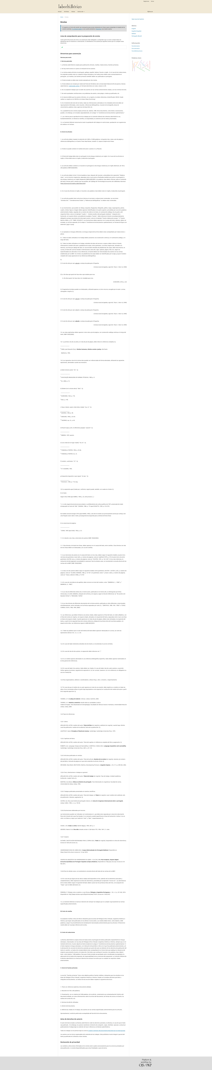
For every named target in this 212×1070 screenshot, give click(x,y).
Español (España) (136, 31)
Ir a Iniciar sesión (77, 29)
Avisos (73, 11)
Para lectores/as (136, 46)
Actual (59, 11)
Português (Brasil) (137, 36)
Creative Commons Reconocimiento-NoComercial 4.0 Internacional (106, 1030)
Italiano (134, 33)
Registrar (98, 29)
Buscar (151, 11)
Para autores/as (136, 48)
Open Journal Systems (138, 19)
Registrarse (146, 1)
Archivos (66, 11)
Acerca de (80, 11)
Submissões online (74, 86)
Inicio (61, 17)
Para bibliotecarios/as (137, 51)
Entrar (152, 1)
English (134, 28)
